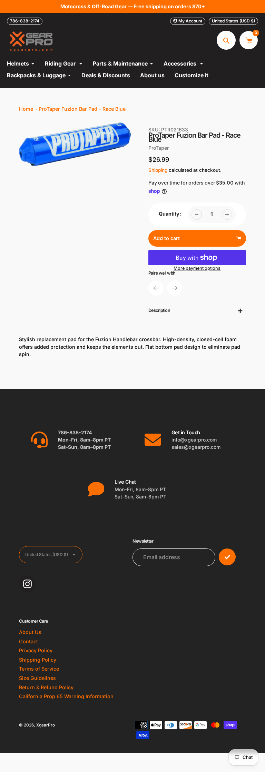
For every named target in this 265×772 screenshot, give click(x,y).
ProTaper (158, 148)
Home (26, 109)
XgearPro (45, 725)
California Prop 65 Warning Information (66, 696)
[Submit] (227, 556)
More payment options (197, 268)
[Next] (174, 288)
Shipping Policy (37, 660)
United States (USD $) (233, 20)
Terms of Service (39, 669)
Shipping (157, 170)
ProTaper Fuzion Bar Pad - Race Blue (82, 109)
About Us (30, 632)
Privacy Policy (35, 650)
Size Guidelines (37, 678)
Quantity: (170, 214)
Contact (28, 641)
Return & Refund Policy (46, 687)
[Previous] (156, 288)
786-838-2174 (24, 20)
